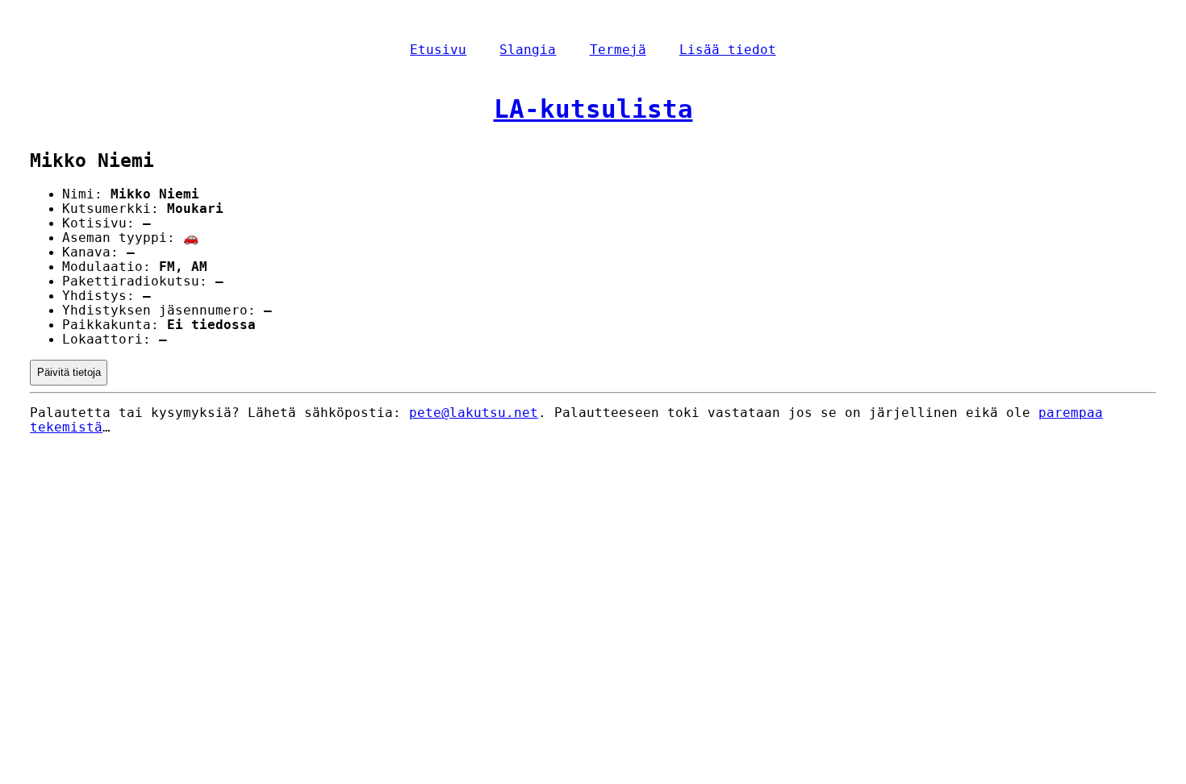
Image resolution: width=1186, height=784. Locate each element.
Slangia (527, 50)
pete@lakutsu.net (473, 413)
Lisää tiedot (727, 50)
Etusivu (438, 50)
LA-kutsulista (593, 108)
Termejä (618, 50)
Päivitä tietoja (69, 372)
